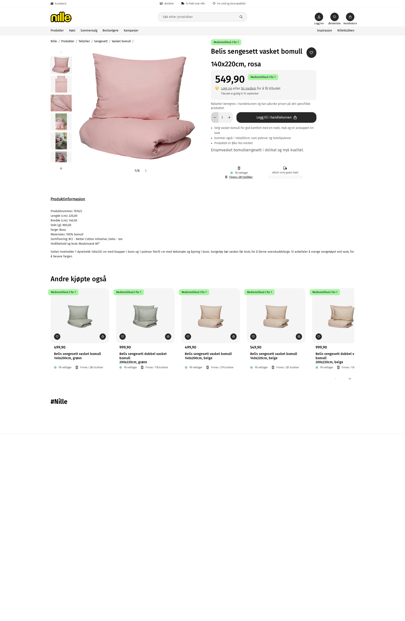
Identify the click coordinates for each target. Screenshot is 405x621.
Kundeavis (60, 3)
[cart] (350, 17)
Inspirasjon (324, 30)
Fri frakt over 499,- (195, 3)
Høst (72, 30)
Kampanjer (131, 30)
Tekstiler (84, 41)
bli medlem (248, 88)
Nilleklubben (345, 30)
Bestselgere (111, 30)
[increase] (229, 117)
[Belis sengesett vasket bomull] (80, 309)
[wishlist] (334, 17)
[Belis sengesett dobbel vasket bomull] (145, 309)
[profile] (319, 17)
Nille (54, 41)
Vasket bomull (121, 41)
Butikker (169, 3)
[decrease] (214, 117)
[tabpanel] (202, 234)
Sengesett (101, 41)
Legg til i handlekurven (274, 117)
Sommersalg (89, 30)
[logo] (104, 17)
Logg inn (226, 88)
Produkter (57, 30)
